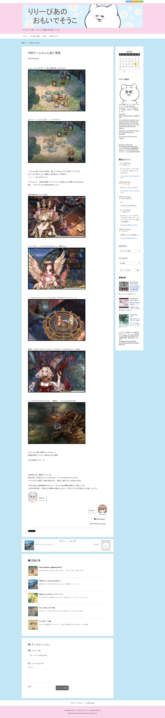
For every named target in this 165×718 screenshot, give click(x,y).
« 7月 (124, 71)
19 (126, 64)
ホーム (25, 43)
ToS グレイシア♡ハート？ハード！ (51, 594)
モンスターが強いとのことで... (130, 225)
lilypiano (103, 524)
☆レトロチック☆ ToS (47, 608)
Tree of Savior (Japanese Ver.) (50, 567)
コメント (30, 667)
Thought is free (93, 713)
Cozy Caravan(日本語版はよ (129, 205)
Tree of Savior (35, 43)
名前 (29, 686)
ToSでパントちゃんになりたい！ (50, 581)
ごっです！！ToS (45, 621)
